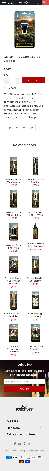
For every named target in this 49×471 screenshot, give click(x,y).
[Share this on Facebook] (17, 127)
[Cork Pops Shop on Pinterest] (24, 444)
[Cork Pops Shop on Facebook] (15, 444)
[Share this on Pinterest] (24, 127)
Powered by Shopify (35, 451)
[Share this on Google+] (31, 127)
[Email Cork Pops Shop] (34, 444)
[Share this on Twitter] (10, 127)
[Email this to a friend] (38, 127)
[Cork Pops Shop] (24, 2)
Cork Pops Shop (18, 451)
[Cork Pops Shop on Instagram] (29, 444)
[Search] (38, 3)
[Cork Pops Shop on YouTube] (20, 444)
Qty (6, 75)
